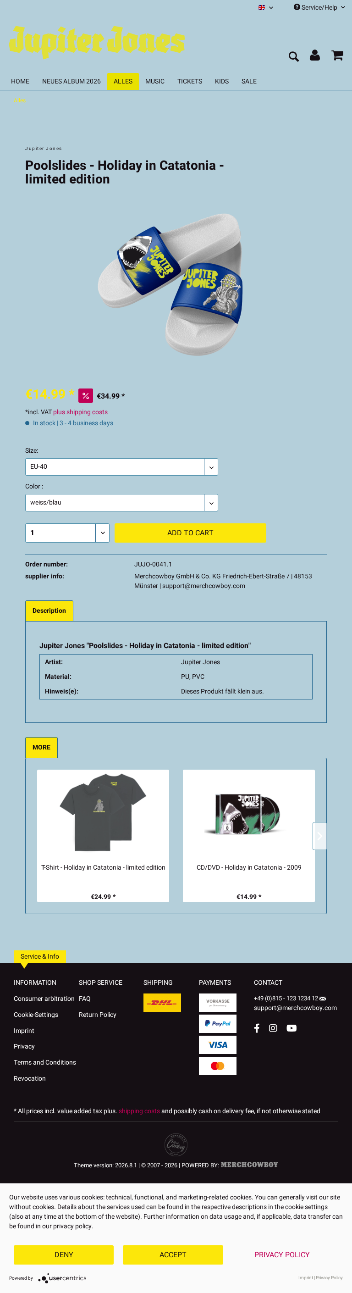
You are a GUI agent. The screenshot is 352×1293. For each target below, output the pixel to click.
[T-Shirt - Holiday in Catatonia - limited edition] (103, 814)
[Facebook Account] (257, 1028)
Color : (34, 486)
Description (49, 611)
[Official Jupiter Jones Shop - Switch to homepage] (96, 40)
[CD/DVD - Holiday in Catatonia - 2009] (249, 814)
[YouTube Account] (291, 1028)
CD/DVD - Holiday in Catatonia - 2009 (249, 867)
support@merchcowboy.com (295, 1008)
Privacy (24, 1046)
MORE (41, 747)
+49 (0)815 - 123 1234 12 (286, 998)
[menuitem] (266, 7)
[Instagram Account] (273, 1028)
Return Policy (97, 1015)
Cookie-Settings (36, 1015)
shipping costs (139, 1111)
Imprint (24, 1031)
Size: (31, 450)
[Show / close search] (293, 57)
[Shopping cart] (337, 57)
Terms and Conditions (45, 1062)
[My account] (315, 57)
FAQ (85, 999)
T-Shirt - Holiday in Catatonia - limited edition (103, 867)
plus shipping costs (80, 412)
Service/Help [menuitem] (319, 7)
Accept (173, 1254)
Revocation (30, 1078)
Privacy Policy (282, 1254)
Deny (64, 1254)
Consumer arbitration (44, 999)
